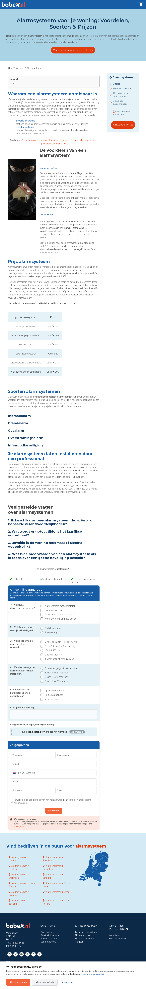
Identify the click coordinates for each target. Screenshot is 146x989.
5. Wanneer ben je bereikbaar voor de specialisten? (20, 692)
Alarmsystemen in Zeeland (19, 902)
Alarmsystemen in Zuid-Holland (56, 902)
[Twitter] (15, 954)
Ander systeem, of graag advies (60, 618)
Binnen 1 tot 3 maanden (56, 672)
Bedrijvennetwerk (117, 938)
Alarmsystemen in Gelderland (53, 868)
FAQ (66, 143)
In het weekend (52, 699)
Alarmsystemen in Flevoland (53, 859)
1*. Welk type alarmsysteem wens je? (22, 606)
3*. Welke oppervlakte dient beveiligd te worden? (21, 644)
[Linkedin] (33, 954)
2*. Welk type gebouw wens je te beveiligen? (21, 629)
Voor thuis (18, 68)
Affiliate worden (82, 935)
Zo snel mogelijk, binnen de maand (62, 668)
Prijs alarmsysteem (59, 140)
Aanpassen (67, 982)
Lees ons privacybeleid (93, 974)
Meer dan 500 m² (53, 654)
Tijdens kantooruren (54, 690)
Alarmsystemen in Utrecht (58, 892)
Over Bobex (46, 932)
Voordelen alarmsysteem (34, 140)
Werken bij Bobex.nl (84, 938)
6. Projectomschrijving (22, 707)
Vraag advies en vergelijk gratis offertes (73, 50)
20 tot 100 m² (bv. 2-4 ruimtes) (60, 646)
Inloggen (79, 942)
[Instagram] (39, 954)
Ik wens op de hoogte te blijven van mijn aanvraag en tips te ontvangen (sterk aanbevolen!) (52, 801)
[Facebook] (9, 954)
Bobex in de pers (48, 938)
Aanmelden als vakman (86, 932)
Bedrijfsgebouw (52, 628)
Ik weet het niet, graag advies (59, 659)
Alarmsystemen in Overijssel (19, 893)
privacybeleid (19, 826)
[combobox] (15, 773)
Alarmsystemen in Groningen (19, 876)
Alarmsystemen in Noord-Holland (57, 885)
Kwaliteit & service (49, 935)
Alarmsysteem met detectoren (60, 606)
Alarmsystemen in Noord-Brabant (23, 885)
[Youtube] (21, 954)
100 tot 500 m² (52, 650)
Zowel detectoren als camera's (60, 614)
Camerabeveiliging (54, 610)
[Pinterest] (27, 954)
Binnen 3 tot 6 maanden (56, 677)
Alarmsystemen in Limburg (53, 876)
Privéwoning (51, 632)
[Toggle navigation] (141, 4)
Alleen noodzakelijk (45, 982)
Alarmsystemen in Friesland (19, 868)
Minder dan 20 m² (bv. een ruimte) (61, 642)
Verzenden (53, 810)
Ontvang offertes (123, 124)
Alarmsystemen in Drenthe (19, 859)
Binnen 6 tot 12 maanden (57, 681)
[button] (141, 4)
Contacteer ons (48, 942)
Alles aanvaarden (18, 982)
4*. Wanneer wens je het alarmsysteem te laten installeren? (22, 670)
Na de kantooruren (54, 695)
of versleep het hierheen (44, 731)
